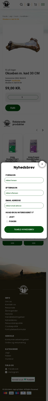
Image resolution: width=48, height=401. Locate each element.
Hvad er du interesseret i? (20, 212)
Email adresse (13, 200)
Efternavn (11, 187)
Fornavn (10, 175)
